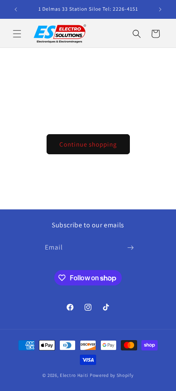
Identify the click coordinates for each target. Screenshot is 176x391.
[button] (17, 33)
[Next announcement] (160, 9)
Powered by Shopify (112, 375)
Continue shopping (88, 144)
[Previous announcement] (15, 9)
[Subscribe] (130, 247)
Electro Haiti (74, 375)
